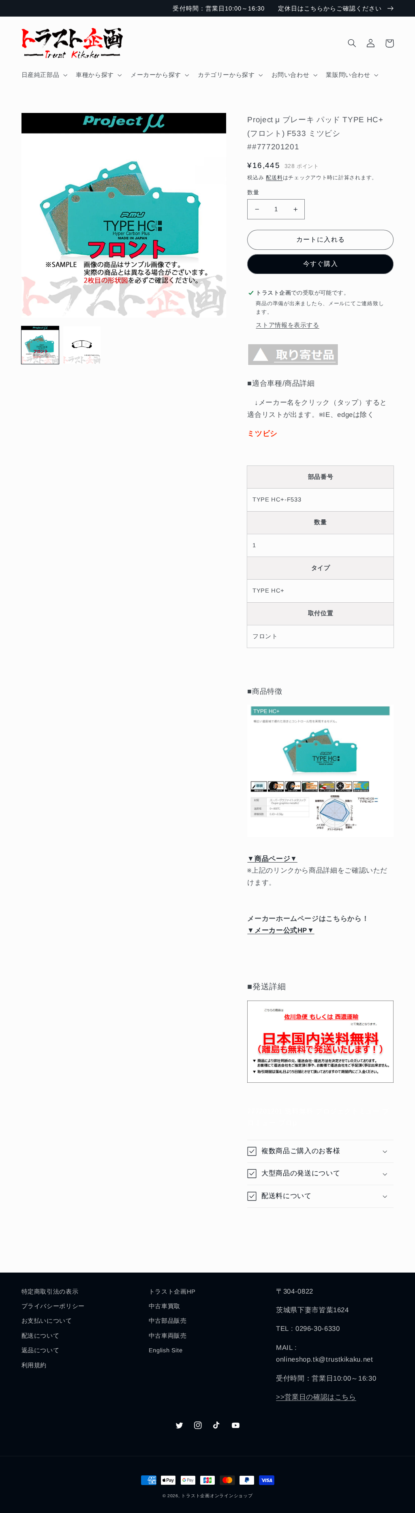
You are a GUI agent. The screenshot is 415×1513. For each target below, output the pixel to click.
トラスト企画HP (172, 1291)
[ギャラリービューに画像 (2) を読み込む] (82, 345)
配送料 (274, 178)
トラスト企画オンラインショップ (216, 1495)
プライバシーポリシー (53, 1306)
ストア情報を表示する (287, 325)
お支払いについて (46, 1321)
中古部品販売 (168, 1321)
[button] (43, 75)
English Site (166, 1350)
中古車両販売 (168, 1335)
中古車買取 (164, 1306)
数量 (253, 192)
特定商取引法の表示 (50, 1291)
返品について (40, 1350)
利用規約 (34, 1365)
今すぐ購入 (320, 263)
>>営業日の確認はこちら (316, 1397)
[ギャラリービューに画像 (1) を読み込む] (40, 345)
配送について (40, 1335)
